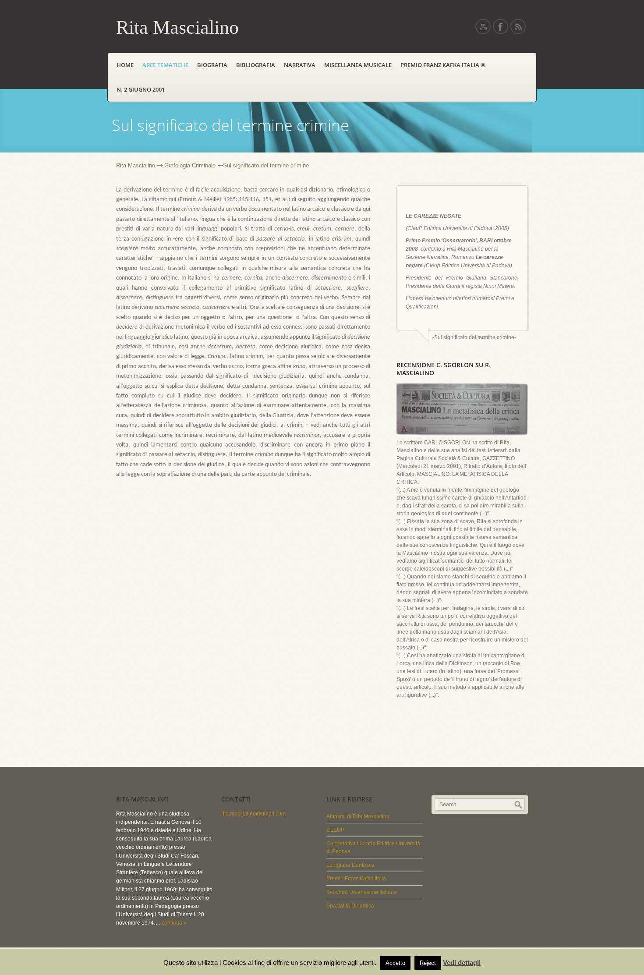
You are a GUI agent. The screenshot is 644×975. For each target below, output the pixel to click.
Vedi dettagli (462, 962)
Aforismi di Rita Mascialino (357, 816)
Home (125, 65)
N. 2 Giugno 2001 (141, 89)
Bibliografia (255, 65)
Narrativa (299, 65)
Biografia (212, 65)
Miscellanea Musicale (358, 65)
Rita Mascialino (135, 165)
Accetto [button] (395, 963)
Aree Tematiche (165, 65)
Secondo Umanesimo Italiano (361, 892)
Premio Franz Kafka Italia (356, 879)
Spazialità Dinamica (350, 906)
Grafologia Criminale (190, 165)
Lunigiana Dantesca (350, 865)
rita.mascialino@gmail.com (253, 814)
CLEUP (335, 830)
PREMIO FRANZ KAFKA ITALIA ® (444, 65)
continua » (174, 923)
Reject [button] (428, 963)
